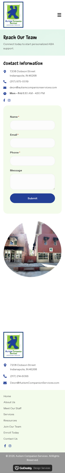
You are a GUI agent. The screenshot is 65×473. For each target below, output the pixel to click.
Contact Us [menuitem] (11, 438)
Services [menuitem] (9, 414)
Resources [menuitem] (10, 420)
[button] (4, 100)
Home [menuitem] (7, 396)
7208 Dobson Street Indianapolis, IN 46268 (23, 73)
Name (14, 116)
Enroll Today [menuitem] (11, 432)
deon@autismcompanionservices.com (33, 87)
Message (16, 170)
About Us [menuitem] (9, 402)
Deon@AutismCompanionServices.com (34, 382)
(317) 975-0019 (19, 81)
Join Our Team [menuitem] (12, 426)
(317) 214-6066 (19, 376)
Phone (15, 152)
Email (14, 134)
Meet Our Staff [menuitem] (12, 408)
